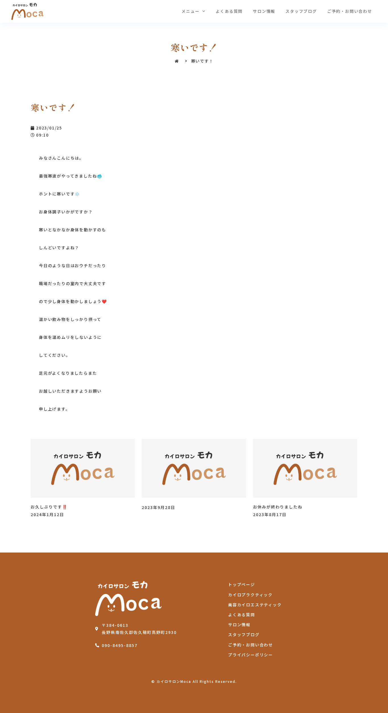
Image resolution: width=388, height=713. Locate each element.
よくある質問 (229, 11)
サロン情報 (264, 11)
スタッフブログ (301, 11)
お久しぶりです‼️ (49, 507)
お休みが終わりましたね (278, 507)
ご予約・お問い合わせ (349, 11)
